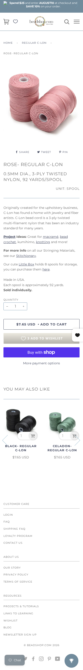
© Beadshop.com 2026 (41, 645)
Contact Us (13, 542)
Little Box (26, 264)
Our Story (12, 567)
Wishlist (10, 620)
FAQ (6, 521)
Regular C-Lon (34, 42)
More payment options (41, 363)
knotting (43, 242)
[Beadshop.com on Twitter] (25, 659)
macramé (50, 237)
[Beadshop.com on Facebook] (33, 659)
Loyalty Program (18, 536)
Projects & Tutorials (21, 606)
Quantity (10, 299)
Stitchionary (26, 256)
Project (9, 237)
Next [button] (77, 5)
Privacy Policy (15, 574)
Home (8, 42)
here (46, 269)
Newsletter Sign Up (20, 634)
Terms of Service (17, 581)
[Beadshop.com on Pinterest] (49, 659)
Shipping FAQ (14, 528)
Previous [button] (10, 5)
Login (8, 514)
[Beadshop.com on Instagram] (41, 659)
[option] (43, 4)
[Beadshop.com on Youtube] (57, 659)
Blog (7, 627)
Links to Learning (18, 613)
